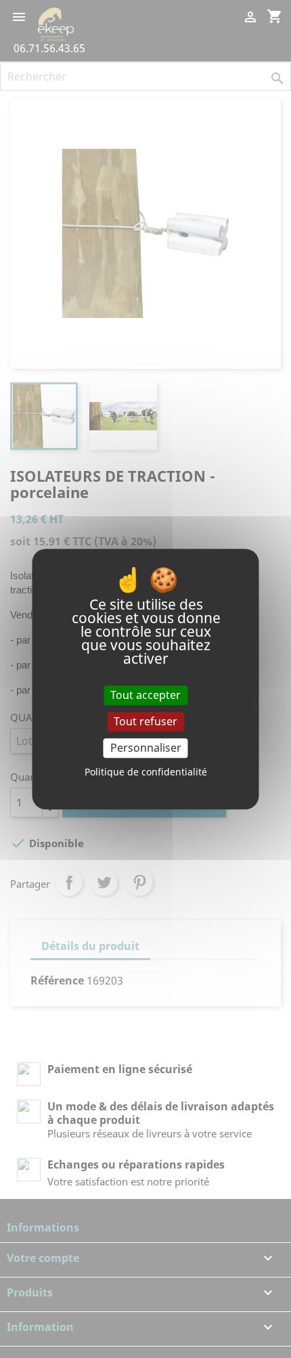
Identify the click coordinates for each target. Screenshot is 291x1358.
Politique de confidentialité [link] (146, 771)
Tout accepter (145, 694)
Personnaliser (145, 747)
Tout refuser (145, 721)
